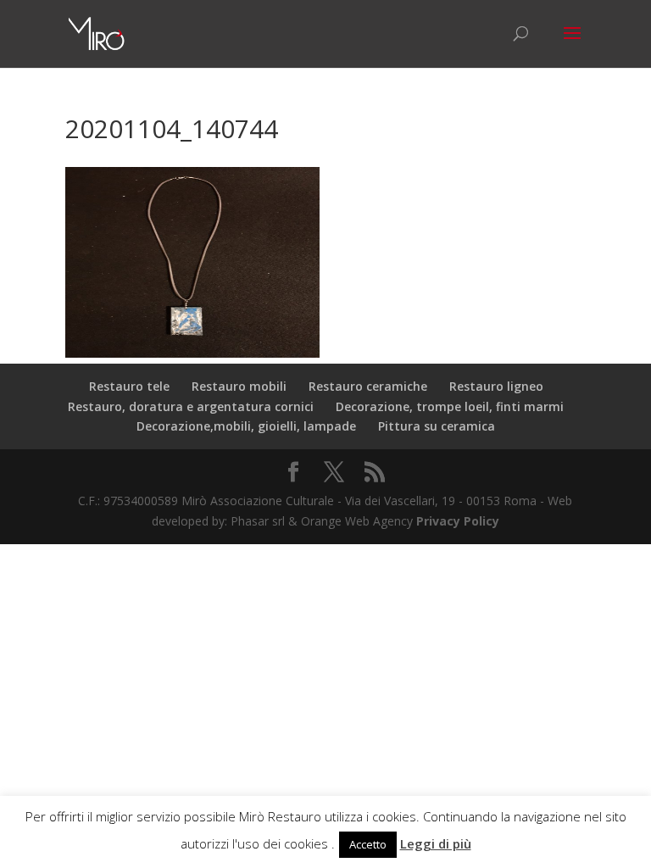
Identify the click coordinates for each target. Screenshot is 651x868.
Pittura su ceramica (436, 426)
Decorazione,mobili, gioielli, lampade (246, 426)
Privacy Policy (457, 521)
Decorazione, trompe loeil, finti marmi (450, 406)
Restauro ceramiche (368, 386)
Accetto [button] (368, 844)
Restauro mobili (239, 386)
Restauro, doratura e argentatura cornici (191, 406)
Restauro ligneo (496, 386)
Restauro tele (129, 386)
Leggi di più (435, 843)
